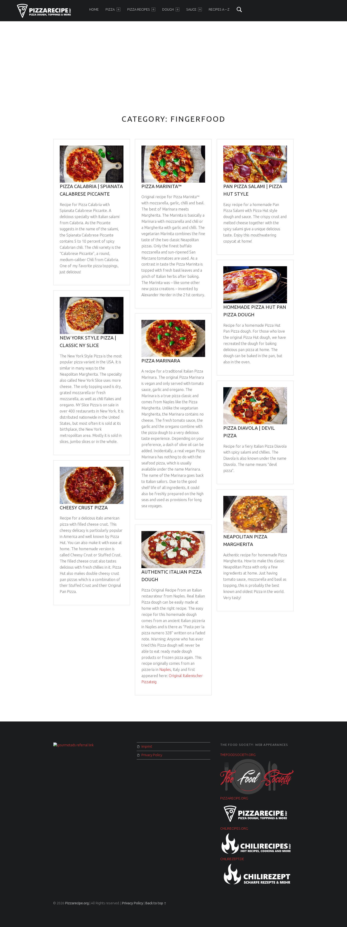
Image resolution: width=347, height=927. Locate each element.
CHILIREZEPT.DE (232, 859)
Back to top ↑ (155, 903)
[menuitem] (94, 9)
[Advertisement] (173, 57)
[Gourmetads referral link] (73, 745)
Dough (168, 9)
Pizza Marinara (160, 360)
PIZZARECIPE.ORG (234, 798)
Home (94, 9)
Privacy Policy (151, 755)
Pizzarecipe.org (77, 903)
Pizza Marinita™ (161, 186)
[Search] (239, 9)
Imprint (146, 746)
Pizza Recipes (138, 9)
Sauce (191, 9)
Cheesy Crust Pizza (84, 507)
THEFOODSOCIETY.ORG (238, 755)
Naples (165, 669)
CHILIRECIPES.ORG (234, 828)
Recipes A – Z (219, 9)
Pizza (110, 9)
